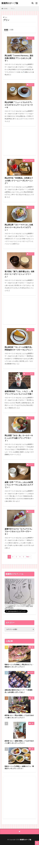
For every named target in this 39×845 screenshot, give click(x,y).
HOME (5, 8)
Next (27, 557)
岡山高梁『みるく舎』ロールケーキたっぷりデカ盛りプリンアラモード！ (19, 438)
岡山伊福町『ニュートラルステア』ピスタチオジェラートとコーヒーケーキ (19, 105)
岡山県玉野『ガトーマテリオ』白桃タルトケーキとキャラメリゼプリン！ (19, 227)
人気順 (11, 29)
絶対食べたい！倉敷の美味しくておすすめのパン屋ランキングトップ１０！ (19, 742)
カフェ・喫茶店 (29, 160)
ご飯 (32, 647)
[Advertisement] (19, 142)
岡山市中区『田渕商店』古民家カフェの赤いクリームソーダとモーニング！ (19, 180)
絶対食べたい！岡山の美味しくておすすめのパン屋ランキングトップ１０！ (19, 716)
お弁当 (31, 672)
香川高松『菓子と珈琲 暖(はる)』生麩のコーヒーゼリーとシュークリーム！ (19, 274)
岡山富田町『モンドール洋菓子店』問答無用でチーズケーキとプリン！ (19, 348)
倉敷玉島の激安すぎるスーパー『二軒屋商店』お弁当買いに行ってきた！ (18, 691)
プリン (13, 8)
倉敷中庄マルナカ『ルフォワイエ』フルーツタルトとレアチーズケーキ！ (19, 531)
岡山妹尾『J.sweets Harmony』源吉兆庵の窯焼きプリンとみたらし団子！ (19, 58)
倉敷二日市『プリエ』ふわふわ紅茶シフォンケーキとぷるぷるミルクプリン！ (19, 484)
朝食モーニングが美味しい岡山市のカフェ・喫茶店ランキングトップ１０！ (19, 666)
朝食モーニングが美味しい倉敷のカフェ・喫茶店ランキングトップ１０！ (19, 767)
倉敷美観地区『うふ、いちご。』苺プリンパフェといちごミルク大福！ (19, 392)
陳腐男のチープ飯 (10, 3)
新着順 (6, 29)
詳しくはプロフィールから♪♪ (13, 609)
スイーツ (31, 38)
